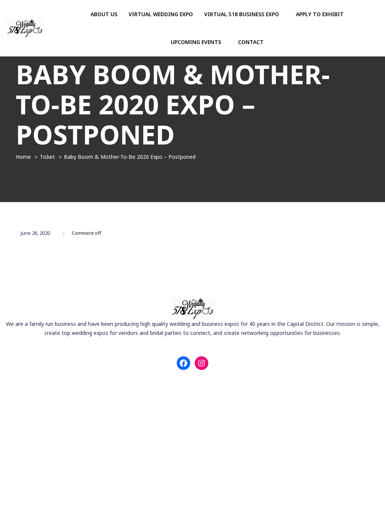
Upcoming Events (197, 42)
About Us (104, 14)
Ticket (47, 156)
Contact (251, 42)
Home (23, 156)
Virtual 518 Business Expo (242, 14)
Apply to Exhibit (320, 14)
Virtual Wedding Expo (161, 14)
